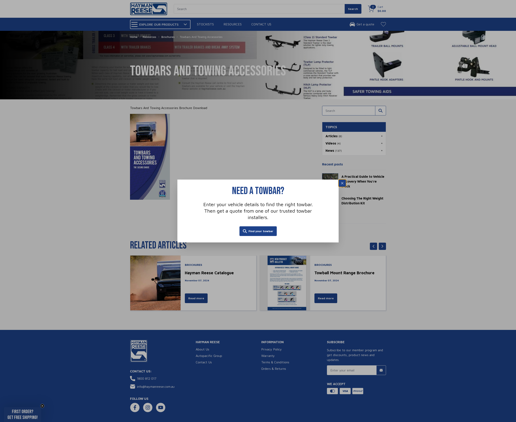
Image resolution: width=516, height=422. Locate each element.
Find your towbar (261, 231)
